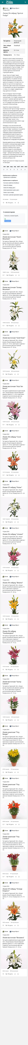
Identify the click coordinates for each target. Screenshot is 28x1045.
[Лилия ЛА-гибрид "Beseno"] (14, 598)
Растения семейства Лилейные (11, 183)
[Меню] (2, 2)
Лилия (6, 8)
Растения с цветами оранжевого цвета (13, 194)
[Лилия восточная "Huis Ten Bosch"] (14, 402)
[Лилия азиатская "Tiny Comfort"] (14, 854)
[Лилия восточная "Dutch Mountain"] (14, 253)
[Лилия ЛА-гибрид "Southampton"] (14, 647)
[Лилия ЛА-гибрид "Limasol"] (14, 549)
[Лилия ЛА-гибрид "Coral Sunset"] (14, 453)
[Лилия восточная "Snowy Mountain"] (14, 303)
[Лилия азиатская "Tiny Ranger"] (14, 749)
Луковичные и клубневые (9, 177)
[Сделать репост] (16, 203)
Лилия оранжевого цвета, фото (11, 190)
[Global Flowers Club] (10, 2)
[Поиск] (25, 2)
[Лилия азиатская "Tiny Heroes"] (14, 801)
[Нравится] (4, 203)
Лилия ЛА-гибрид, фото (9, 187)
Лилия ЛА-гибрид (7, 185)
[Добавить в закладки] (19, 203)
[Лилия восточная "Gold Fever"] (14, 353)
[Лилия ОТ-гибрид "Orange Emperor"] (14, 904)
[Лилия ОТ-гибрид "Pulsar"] (14, 501)
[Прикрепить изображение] (5, 219)
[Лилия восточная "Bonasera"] (14, 953)
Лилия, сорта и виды (8, 192)
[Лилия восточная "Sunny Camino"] (14, 698)
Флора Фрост (15, 8)
